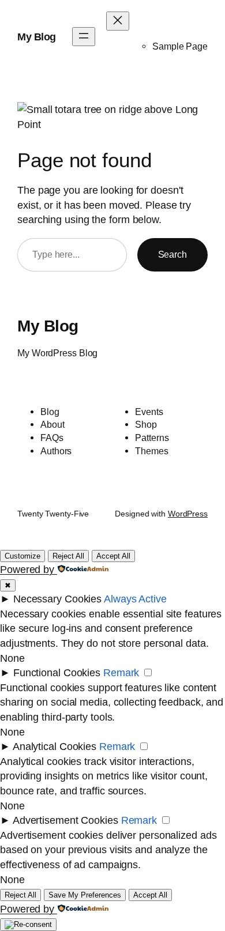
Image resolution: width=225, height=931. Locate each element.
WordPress (188, 513)
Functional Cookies (56, 672)
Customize (22, 556)
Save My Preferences (84, 895)
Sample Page (180, 46)
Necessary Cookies (57, 599)
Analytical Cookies (54, 746)
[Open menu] (83, 36)
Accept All (113, 556)
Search (172, 254)
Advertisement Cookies (65, 820)
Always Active (135, 599)
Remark (121, 672)
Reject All (68, 556)
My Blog (36, 37)
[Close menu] (117, 21)
